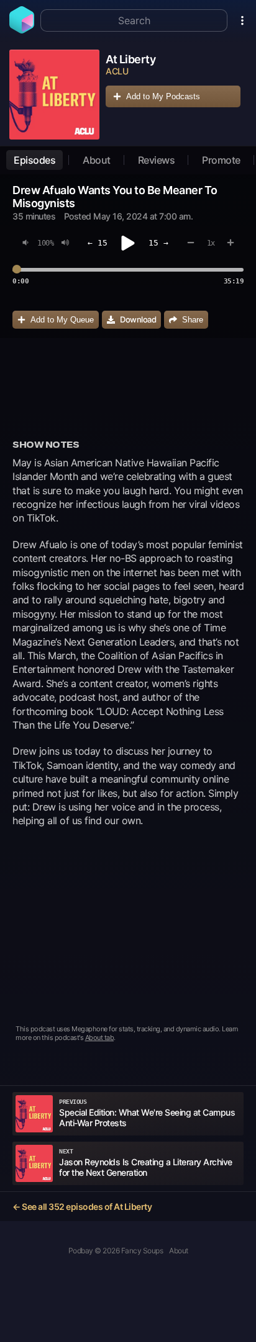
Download (138, 319)
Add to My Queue (62, 319)
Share (192, 319)
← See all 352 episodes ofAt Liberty (82, 1206)
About (97, 160)
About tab (99, 1037)
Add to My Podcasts (163, 96)
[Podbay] (21, 30)
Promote (221, 160)
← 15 (97, 242)
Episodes (34, 160)
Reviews (156, 160)
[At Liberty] (54, 95)
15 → (158, 242)
